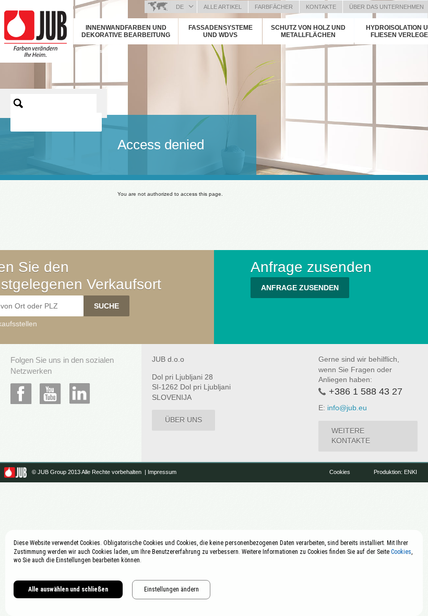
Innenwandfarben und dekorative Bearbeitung (125, 31)
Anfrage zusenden (300, 287)
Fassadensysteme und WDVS (220, 31)
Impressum (162, 472)
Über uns (183, 420)
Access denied (105, 51)
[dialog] (214, 573)
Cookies (340, 472)
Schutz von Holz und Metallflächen (308, 31)
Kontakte (321, 7)
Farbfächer (274, 7)
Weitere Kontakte (350, 436)
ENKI (410, 472)
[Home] (79, 50)
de (180, 7)
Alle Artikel (223, 7)
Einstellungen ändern (171, 589)
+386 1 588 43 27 (365, 391)
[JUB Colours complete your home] (36, 28)
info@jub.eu (347, 408)
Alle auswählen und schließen (68, 589)
